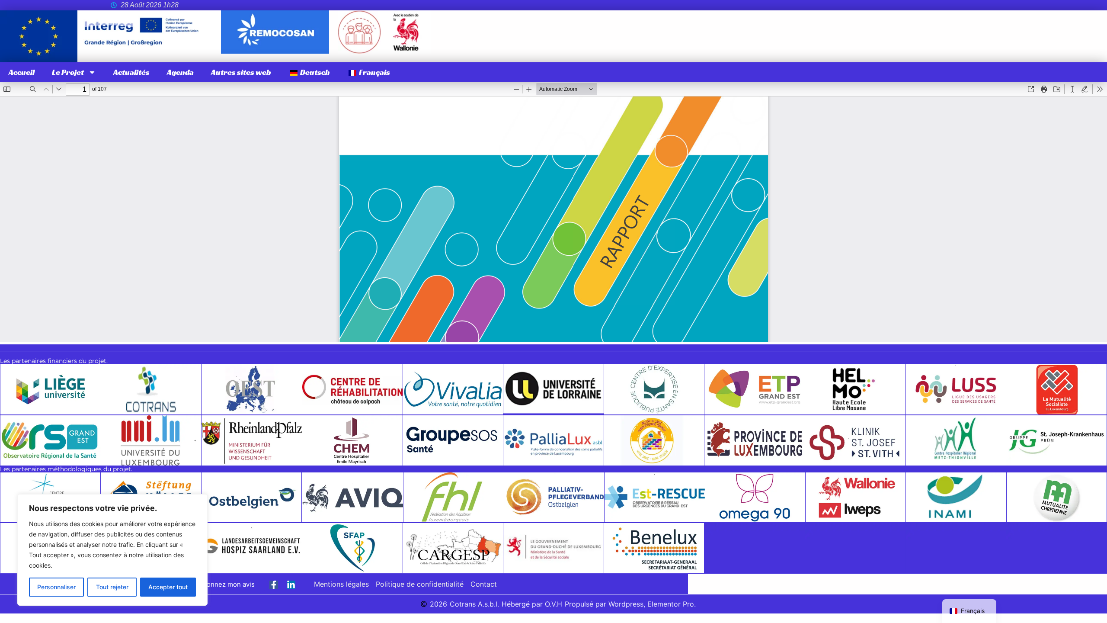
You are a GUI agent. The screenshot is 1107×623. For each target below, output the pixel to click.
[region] (112, 550)
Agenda (180, 72)
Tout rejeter (112, 587)
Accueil (22, 72)
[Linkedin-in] (291, 585)
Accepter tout (168, 587)
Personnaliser (56, 587)
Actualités (131, 72)
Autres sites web (241, 72)
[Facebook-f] (273, 585)
